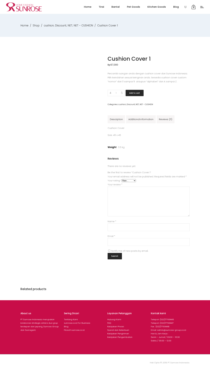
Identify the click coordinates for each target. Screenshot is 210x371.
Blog (66, 326)
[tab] (116, 119)
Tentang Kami (71, 319)
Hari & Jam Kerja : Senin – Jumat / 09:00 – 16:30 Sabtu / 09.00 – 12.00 (165, 337)
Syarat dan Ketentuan (118, 330)
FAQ (109, 323)
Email (111, 236)
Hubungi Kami (114, 319)
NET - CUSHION (83, 25)
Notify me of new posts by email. (129, 250)
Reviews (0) (165, 119)
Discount (60, 25)
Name (112, 221)
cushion (49, 25)
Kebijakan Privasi (115, 326)
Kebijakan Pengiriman (118, 333)
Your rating (115, 180)
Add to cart (134, 93)
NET (70, 25)
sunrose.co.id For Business (77, 323)
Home (24, 25)
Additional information (140, 119)
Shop (36, 25)
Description (116, 119)
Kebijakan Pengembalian (119, 337)
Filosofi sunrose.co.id (74, 330)
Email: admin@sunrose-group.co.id (168, 330)
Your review (115, 184)
